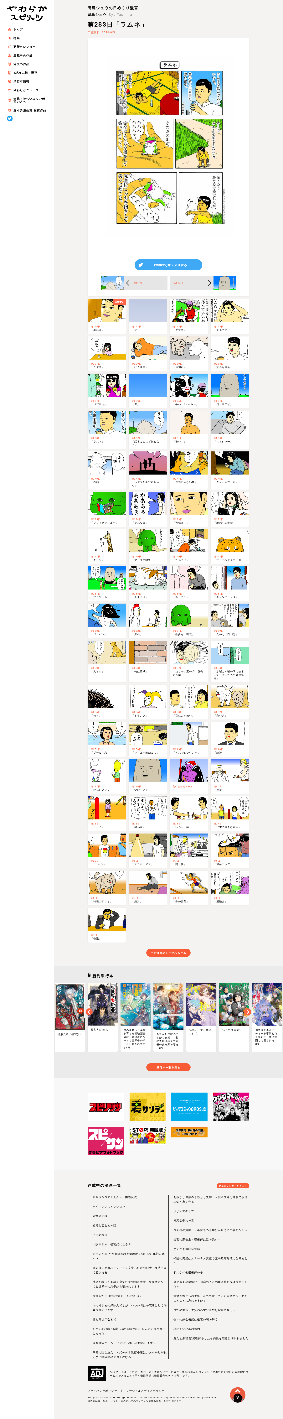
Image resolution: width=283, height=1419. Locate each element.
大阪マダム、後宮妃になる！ (112, 1244)
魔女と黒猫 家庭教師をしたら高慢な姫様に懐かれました (211, 1338)
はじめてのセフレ (185, 1211)
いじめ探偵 (100, 1235)
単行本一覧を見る (168, 1067)
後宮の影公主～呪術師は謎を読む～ (197, 1239)
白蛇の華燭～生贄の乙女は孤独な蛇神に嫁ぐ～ (204, 1310)
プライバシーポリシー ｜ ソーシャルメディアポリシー (126, 1390)
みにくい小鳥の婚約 (186, 1329)
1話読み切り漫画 (25, 72)
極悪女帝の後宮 (183, 1220)
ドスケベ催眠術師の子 (188, 1272)
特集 (16, 38)
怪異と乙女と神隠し (106, 1225)
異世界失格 (100, 1216)
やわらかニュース (26, 90)
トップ (18, 29)
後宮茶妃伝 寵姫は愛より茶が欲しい (117, 1296)
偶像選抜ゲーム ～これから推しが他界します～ (124, 1343)
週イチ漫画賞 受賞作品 (29, 110)
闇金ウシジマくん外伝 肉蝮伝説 (115, 1197)
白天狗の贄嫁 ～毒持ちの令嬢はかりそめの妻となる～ (210, 1230)
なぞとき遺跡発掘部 (186, 1249)
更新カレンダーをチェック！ (233, 1186)
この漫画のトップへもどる (168, 953)
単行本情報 (21, 81)
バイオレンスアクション (109, 1206)
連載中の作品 (23, 55)
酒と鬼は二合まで (104, 1319)
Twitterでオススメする (170, 264)
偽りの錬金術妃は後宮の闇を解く (195, 1319)
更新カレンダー (24, 46)
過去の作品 (21, 64)
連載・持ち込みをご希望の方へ (29, 100)
